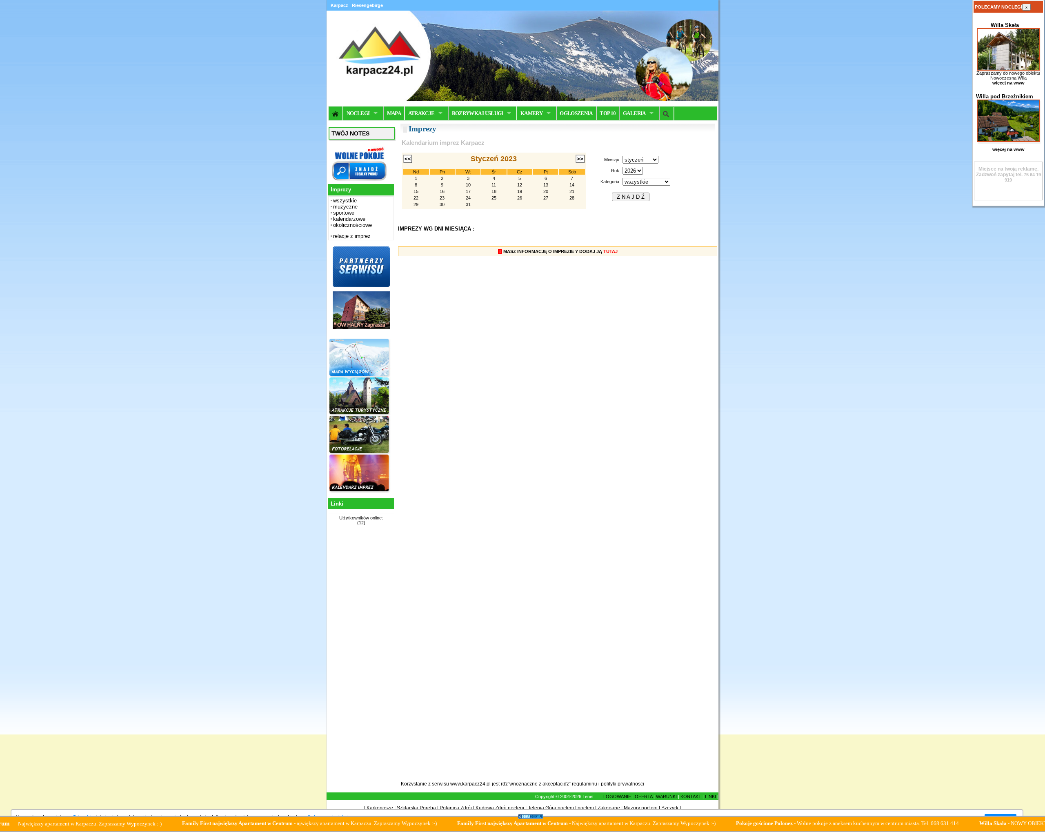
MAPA (394, 113)
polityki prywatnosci (622, 784)
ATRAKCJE (421, 113)
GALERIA (634, 113)
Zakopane (609, 808)
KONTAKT (690, 796)
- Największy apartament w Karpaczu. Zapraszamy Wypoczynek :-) (556, 823)
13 (545, 184)
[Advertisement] (360, 657)
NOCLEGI (358, 113)
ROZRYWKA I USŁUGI (477, 113)
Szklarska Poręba (416, 808)
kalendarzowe (349, 219)
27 (545, 197)
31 (468, 204)
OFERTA (643, 796)
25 (493, 197)
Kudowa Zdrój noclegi (500, 808)
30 (442, 204)
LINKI (710, 796)
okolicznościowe (352, 225)
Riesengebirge (367, 5)
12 (519, 184)
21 (571, 191)
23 (442, 197)
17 (468, 191)
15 (416, 191)
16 (442, 191)
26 (519, 197)
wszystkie (345, 200)
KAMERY (531, 113)
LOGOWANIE (617, 796)
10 (468, 184)
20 (545, 191)
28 (571, 197)
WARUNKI (666, 796)
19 (519, 191)
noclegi (586, 808)
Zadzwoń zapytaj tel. (1007, 171)
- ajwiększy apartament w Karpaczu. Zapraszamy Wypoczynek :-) (279, 823)
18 (493, 191)
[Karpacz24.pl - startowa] (336, 113)
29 (416, 204)
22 (416, 197)
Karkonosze (380, 808)
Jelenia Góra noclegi (551, 808)
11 (493, 184)
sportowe (343, 213)
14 (571, 184)
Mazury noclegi (641, 808)
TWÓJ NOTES (350, 133)
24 (468, 197)
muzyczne (345, 207)
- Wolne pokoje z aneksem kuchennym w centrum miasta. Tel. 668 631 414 (817, 823)
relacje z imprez (352, 236)
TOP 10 (608, 113)
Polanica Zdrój (456, 808)
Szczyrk (669, 808)
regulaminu (584, 784)
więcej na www (1008, 82)
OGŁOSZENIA (576, 113)
